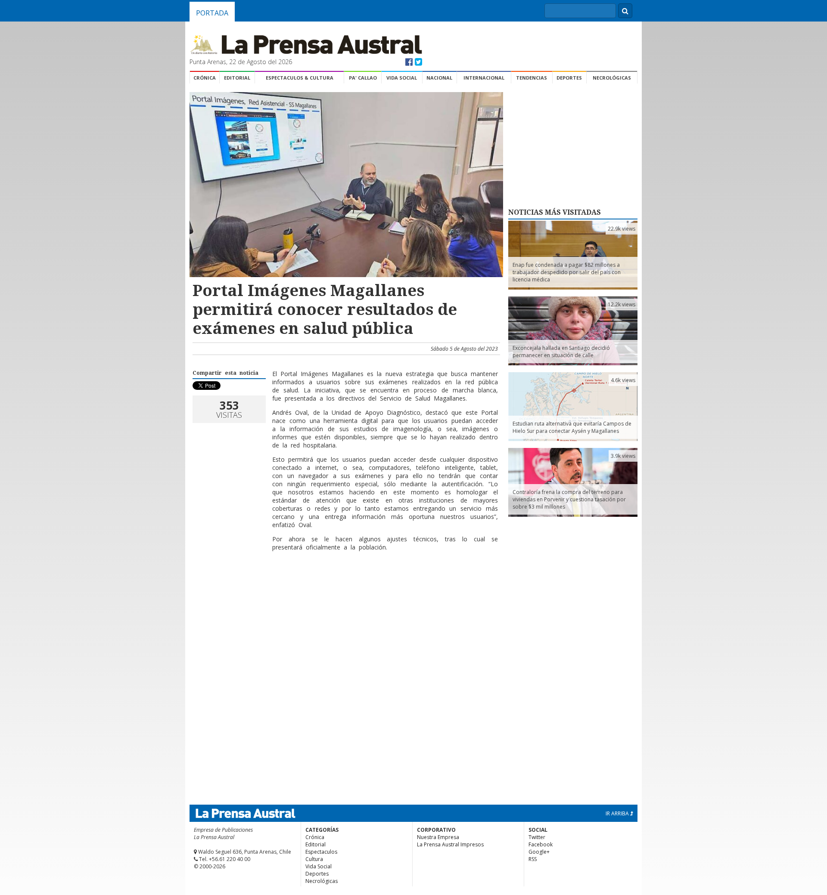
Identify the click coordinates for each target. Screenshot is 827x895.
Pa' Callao (363, 77)
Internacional (483, 77)
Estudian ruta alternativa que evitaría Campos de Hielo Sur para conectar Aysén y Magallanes (572, 427)
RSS (533, 859)
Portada (212, 13)
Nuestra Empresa (438, 837)
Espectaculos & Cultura (299, 77)
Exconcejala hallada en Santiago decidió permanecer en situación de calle (561, 351)
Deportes (569, 77)
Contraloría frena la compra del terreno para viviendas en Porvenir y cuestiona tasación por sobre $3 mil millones (569, 499)
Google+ (539, 851)
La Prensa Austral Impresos (450, 844)
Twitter (537, 837)
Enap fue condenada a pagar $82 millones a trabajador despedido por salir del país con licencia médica (567, 272)
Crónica (204, 77)
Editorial (237, 77)
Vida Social (401, 77)
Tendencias (531, 77)
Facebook (541, 844)
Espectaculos (321, 851)
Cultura (314, 859)
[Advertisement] (345, 585)
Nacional (439, 77)
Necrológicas (612, 77)
